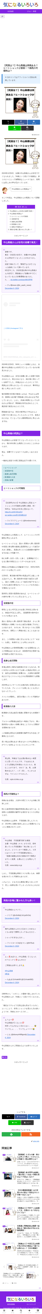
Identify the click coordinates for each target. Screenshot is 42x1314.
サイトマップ (31, 1304)
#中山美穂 (9, 971)
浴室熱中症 (15, 219)
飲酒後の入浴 (16, 224)
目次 (19, 207)
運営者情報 (11, 1304)
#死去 (7, 974)
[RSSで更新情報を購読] (30, 1134)
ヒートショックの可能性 (20, 216)
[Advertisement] (21, 39)
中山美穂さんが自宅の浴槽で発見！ (22, 211)
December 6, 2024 (12, 288)
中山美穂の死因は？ (16, 214)
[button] (27, 128)
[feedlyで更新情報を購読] (11, 1134)
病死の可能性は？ (18, 227)
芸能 (5, 1057)
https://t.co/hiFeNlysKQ (13, 512)
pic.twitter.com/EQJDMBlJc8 (15, 515)
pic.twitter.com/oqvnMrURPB (21, 280)
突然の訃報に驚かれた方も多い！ (21, 229)
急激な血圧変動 (17, 222)
